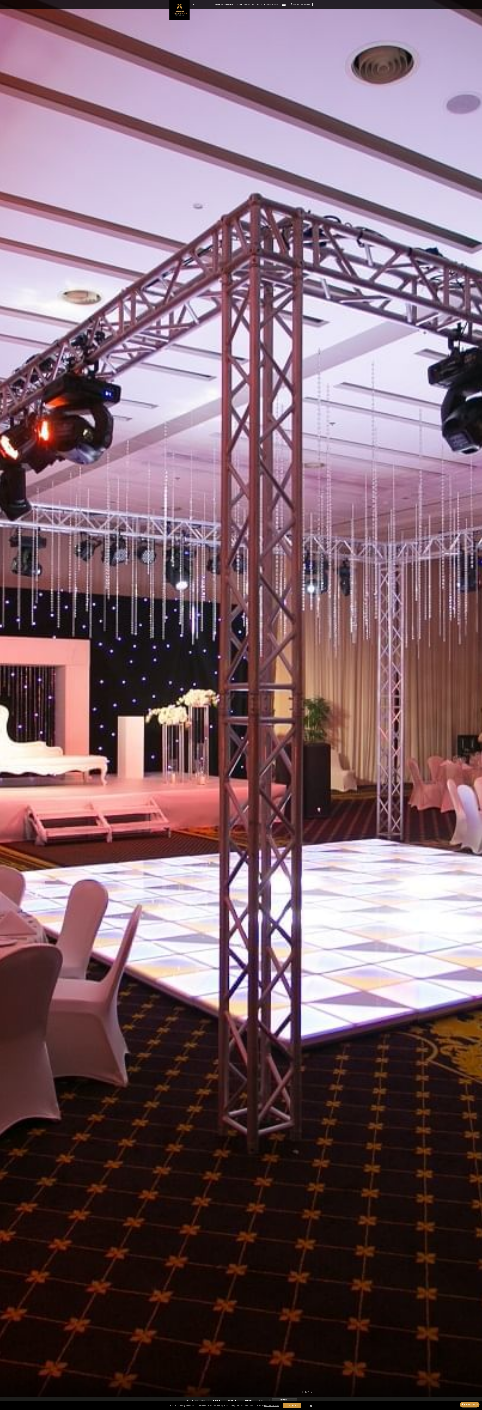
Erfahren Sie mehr (271, 1406)
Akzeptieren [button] (292, 1405)
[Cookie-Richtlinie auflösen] (311, 1405)
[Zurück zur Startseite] (179, 10)
